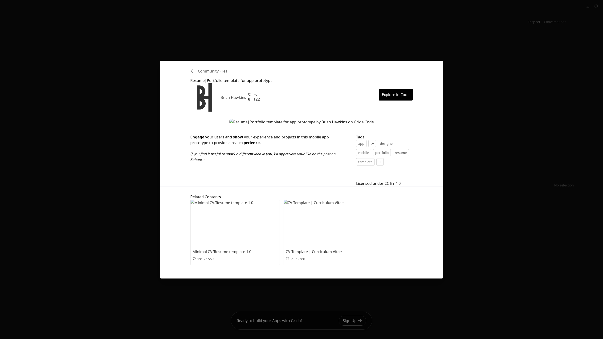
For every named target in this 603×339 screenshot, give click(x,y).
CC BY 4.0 (392, 183)
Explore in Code (396, 94)
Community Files (212, 71)
